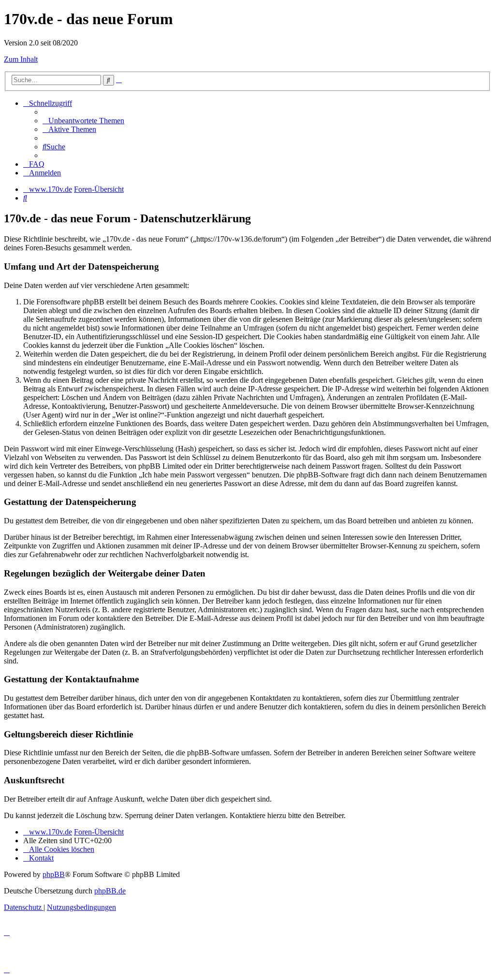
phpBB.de (110, 891)
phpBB (54, 874)
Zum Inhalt (21, 59)
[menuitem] (83, 120)
